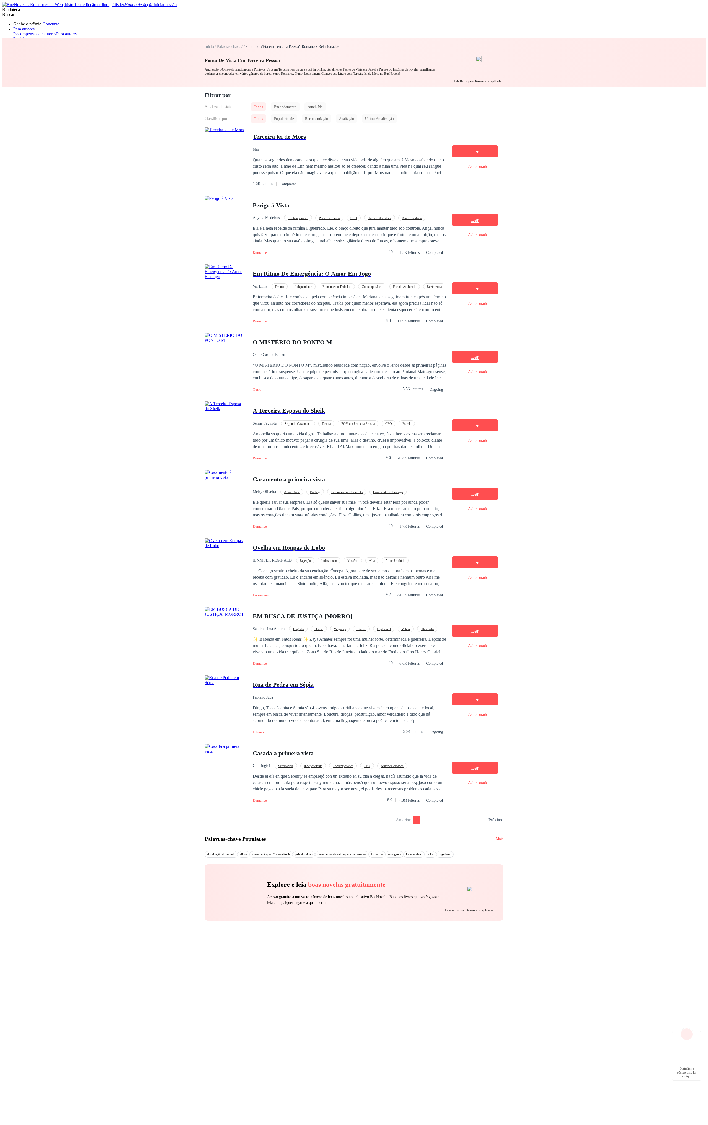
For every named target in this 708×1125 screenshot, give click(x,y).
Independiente (313, 766)
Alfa (372, 561)
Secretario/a (285, 766)
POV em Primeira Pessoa (358, 424)
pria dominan (304, 854)
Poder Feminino (329, 218)
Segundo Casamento (298, 424)
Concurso (50, 24)
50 (482, 820)
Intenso (361, 629)
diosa (243, 854)
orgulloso (445, 854)
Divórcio (377, 854)
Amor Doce (292, 492)
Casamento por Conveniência (271, 854)
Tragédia (298, 629)
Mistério (352, 561)
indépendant (414, 854)
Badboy (315, 492)
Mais (499, 839)
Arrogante (394, 854)
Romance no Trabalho (336, 287)
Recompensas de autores (34, 34)
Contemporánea (343, 766)
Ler (475, 151)
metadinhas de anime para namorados (341, 854)
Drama (279, 287)
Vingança (340, 629)
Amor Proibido (412, 218)
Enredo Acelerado (404, 287)
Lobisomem (329, 561)
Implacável (384, 629)
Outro (257, 389)
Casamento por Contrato (347, 492)
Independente (303, 287)
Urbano (258, 732)
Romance (260, 252)
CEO (353, 218)
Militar (405, 629)
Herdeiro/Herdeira (379, 218)
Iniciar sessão (165, 4)
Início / (211, 47)
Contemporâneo (298, 218)
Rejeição (305, 561)
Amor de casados (392, 766)
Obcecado (427, 629)
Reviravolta (434, 287)
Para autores (24, 29)
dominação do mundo (221, 854)
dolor (430, 854)
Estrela (406, 424)
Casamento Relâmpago (388, 492)
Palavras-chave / (230, 47)
